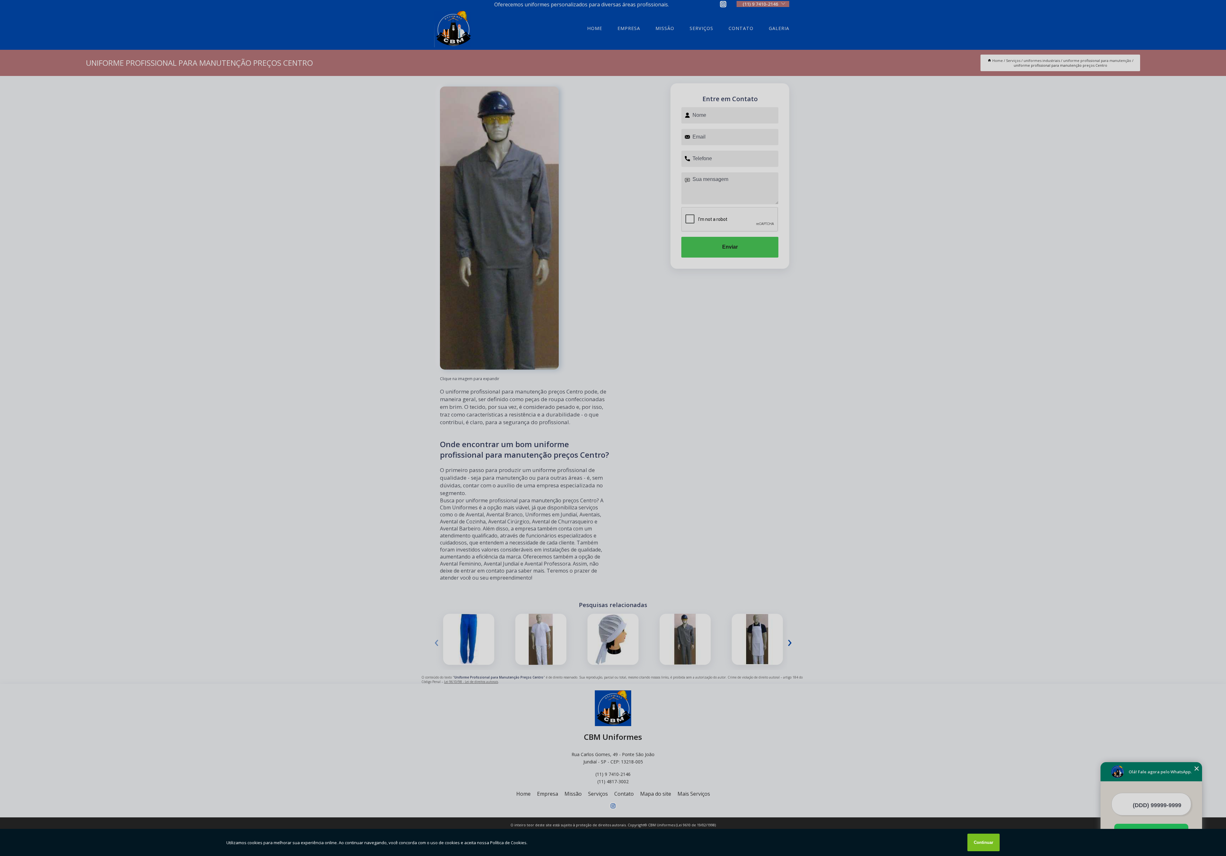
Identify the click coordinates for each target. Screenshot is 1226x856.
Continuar (983, 842)
